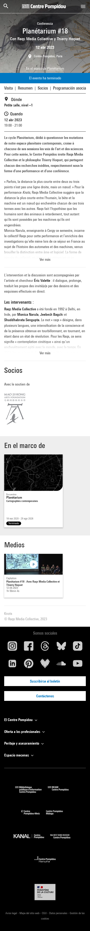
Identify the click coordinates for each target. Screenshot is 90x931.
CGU (44, 913)
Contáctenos (45, 696)
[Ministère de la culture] (45, 892)
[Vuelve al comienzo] (80, 921)
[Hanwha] (45, 863)
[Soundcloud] (61, 665)
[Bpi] (31, 791)
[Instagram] (12, 647)
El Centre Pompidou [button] (18, 720)
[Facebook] (29, 647)
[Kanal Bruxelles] (32, 839)
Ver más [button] (45, 259)
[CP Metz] (33, 815)
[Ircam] (61, 791)
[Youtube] (77, 665)
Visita (8, 88)
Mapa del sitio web (29, 913)
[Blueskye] (61, 647)
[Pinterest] (29, 665)
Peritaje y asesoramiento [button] (22, 743)
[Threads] (45, 647)
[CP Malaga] (57, 815)
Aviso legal (11, 913)
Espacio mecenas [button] (17, 755)
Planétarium (55, 68)
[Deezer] (45, 665)
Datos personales (58, 913)
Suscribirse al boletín (45, 681)
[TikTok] (77, 647)
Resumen (25, 88)
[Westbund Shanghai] (63, 839)
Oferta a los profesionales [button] (22, 731)
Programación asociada (71, 88)
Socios (43, 88)
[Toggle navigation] (83, 6)
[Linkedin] (12, 665)
